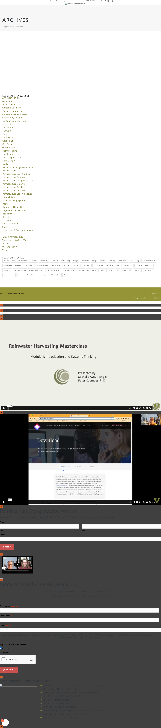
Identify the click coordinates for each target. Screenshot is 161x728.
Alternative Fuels (10, 98)
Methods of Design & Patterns (17, 167)
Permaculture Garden (13, 187)
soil (117, 270)
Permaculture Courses (13, 177)
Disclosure (157, 298)
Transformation (9, 275)
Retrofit (6, 217)
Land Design (8, 161)
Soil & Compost (10, 224)
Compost (55, 261)
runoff (102, 270)
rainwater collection (36, 270)
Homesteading (9, 151)
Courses (53, 0)
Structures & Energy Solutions (17, 230)
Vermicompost (23, 275)
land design (29, 265)
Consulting (60, 0)
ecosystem (85, 261)
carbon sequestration (19, 261)
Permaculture (9, 171)
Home (145, 294)
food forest (122, 261)
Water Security (9, 247)
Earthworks (8, 127)
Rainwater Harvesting (13, 207)
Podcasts (7, 204)
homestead (8, 265)
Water (5, 243)
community (44, 261)
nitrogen (67, 265)
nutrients (76, 265)
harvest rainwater (149, 261)
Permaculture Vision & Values (17, 194)
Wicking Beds (55, 275)
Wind (5, 250)
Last (84, 530)
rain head (148, 265)
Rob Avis (6, 220)
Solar (5, 227)
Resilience (7, 214)
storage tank (126, 270)
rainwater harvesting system (74, 270)
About (47, 0)
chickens (34, 261)
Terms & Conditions (146, 298)
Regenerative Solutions (14, 210)
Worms (66, 275)
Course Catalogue (155, 294)
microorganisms (42, 265)
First (2, 530)
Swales (137, 270)
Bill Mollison (8, 104)
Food (4, 134)
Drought (6, 124)
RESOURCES (89, 0)
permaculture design (113, 265)
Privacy (136, 298)
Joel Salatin (8, 154)
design (75, 261)
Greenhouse (8, 147)
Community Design (12, 118)
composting (65, 261)
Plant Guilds (8, 197)
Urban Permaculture (12, 237)
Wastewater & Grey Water (15, 240)
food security (134, 261)
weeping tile (43, 275)
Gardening (7, 141)
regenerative (91, 270)
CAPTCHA (4, 652)
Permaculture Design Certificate (18, 180)
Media (5, 164)
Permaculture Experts (13, 184)
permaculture (98, 265)
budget (6, 261)
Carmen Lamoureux (12, 111)
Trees (5, 233)
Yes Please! (6, 648)
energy (94, 261)
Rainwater (7, 270)
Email (2, 534)
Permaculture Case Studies (16, 174)
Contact (97, 0)
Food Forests (9, 137)
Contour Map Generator (14, 121)
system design (147, 270)
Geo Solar (7, 144)
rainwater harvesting (54, 270)
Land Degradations (12, 157)
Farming (6, 131)
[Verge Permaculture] (75, 2)
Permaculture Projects (13, 190)
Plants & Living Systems (14, 200)
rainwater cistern (20, 270)
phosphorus (128, 265)
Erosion (102, 261)
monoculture (56, 265)
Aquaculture (8, 101)
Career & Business (11, 108)
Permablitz (86, 265)
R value (110, 270)
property (139, 265)
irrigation (18, 265)
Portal (103, 0)
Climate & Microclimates (14, 114)
